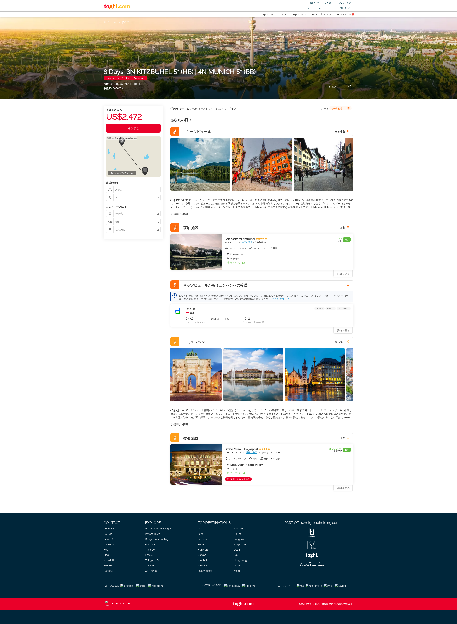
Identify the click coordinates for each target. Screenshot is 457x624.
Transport (150, 549)
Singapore (240, 544)
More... (237, 570)
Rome (201, 544)
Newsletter (110, 560)
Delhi (237, 549)
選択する (133, 128)
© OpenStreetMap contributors (122, 137)
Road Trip (150, 544)
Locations (109, 544)
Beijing (238, 533)
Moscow (238, 528)
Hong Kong (240, 560)
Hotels (149, 554)
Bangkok (239, 539)
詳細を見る (343, 330)
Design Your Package (157, 539)
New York (203, 565)
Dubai (237, 565)
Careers (108, 570)
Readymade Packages (158, 528)
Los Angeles (205, 570)
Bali (236, 554)
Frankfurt (203, 549)
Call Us (108, 533)
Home (307, 7)
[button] (177, 164)
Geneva (202, 554)
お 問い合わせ (344, 7)
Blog (106, 554)
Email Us (109, 539)
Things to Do (152, 560)
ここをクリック (280, 298)
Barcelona (203, 539)
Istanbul (202, 560)
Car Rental (151, 570)
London (202, 528)
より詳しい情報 (179, 213)
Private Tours (152, 533)
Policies (108, 565)
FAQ (106, 549)
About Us (323, 7)
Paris (200, 533)
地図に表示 (247, 241)
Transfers (150, 565)
